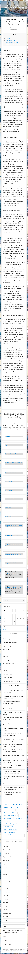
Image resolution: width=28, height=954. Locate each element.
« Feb (4, 629)
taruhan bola (9, 436)
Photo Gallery (14, 815)
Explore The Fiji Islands (9, 810)
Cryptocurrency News (8, 646)
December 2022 (7, 885)
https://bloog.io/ (10, 573)
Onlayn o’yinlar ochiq (11, 40)
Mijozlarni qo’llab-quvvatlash (13, 44)
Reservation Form (8, 818)
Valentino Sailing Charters (10, 829)
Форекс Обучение (7, 677)
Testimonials (7, 821)
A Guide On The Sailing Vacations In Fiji (13, 804)
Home (4, 926)
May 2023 (5, 871)
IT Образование (7, 653)
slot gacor (8, 490)
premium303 (8, 507)
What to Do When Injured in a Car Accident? (12, 835)
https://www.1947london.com (13, 563)
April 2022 (5, 899)
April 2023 (5, 874)
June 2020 (5, 920)
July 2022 (5, 895)
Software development (8, 663)
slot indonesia (10, 499)
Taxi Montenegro (7, 667)
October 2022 (6, 892)
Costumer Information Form (11, 807)
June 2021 (5, 906)
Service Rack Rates (18, 818)
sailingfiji (14, 407)
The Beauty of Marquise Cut (11, 824)
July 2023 (5, 864)
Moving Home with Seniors (10, 813)
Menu (14, 11)
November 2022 (7, 888)
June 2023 (5, 867)
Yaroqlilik (8, 38)
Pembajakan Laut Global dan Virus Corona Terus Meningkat (13, 931)
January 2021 (6, 909)
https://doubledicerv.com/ (13, 587)
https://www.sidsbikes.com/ (13, 472)
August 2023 (6, 860)
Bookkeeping (6, 639)
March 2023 (6, 878)
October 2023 (6, 853)
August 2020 (6, 916)
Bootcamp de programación (10, 642)
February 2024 (6, 846)
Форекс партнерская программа (11, 681)
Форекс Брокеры (7, 674)
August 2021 (6, 902)
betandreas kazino (7, 60)
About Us (5, 936)
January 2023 (6, 881)
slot (6, 445)
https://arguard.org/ (11, 535)
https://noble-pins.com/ (12, 454)
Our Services (7, 815)
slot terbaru (9, 481)
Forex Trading (6, 649)
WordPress (13, 950)
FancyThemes (19, 950)
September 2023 (7, 857)
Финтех (5, 670)
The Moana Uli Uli (8, 826)
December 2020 (7, 913)
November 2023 (7, 850)
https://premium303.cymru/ (13, 554)
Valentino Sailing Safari (9, 832)
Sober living (6, 660)
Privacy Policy (7, 944)
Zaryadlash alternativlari (12, 42)
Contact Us (6, 940)
